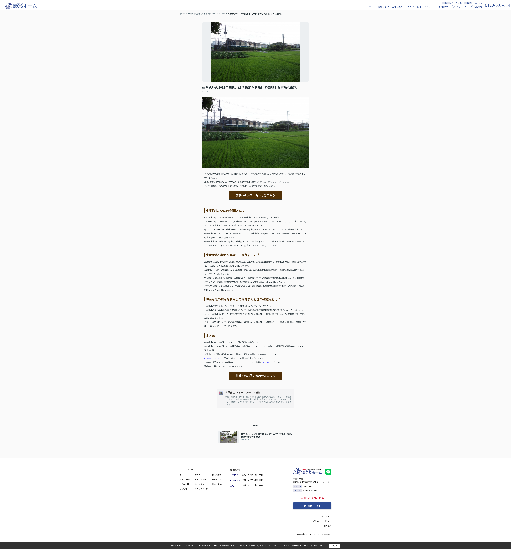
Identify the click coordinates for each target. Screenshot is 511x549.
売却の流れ (397, 6)
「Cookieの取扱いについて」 (300, 546)
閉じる (334, 545)
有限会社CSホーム (212, 358)
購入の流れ (216, 474)
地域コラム (199, 484)
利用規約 (327, 525)
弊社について (423, 6)
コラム (408, 6)
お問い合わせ (441, 6)
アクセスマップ (201, 488)
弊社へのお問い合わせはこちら (255, 195)
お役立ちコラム (201, 479)
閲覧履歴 (478, 6)
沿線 (244, 474)
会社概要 (183, 488)
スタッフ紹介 (185, 479)
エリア (250, 474)
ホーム (372, 6)
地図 (256, 474)
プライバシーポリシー (322, 521)
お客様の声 (184, 484)
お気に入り (461, 6)
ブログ (197, 474)
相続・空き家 (217, 484)
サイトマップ (325, 516)
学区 (261, 474)
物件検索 (382, 6)
